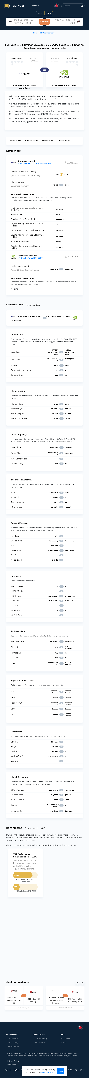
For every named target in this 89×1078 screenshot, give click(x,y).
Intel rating (13, 1039)
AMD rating (13, 1042)
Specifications (31, 140)
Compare (44, 22)
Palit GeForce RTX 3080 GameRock (34, 163)
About (64, 1042)
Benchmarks (48, 140)
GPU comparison (47, 33)
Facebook (65, 1039)
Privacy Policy (13, 1061)
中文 (76, 1070)
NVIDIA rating (41, 1039)
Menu (34, 5)
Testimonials (63, 140)
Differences (15, 140)
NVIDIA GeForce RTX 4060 (30, 258)
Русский (8, 1070)
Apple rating (13, 1046)
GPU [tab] (49, 13)
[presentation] (77, 983)
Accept (60, 1071)
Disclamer (11, 1065)
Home (35, 33)
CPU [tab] (40, 13)
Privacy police (46, 1072)
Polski (70, 1070)
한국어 (82, 1070)
